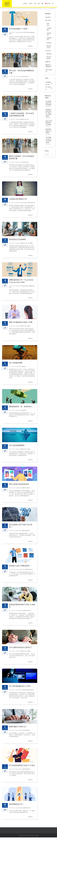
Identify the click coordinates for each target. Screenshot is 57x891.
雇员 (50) (49, 53)
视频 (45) (48, 61)
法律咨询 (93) (49, 38)
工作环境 (28, 32)
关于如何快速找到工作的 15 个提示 (19, 755)
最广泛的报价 (49, 88)
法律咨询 (32, 32)
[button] (52, 3)
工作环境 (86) (49, 29)
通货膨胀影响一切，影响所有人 (19, 396)
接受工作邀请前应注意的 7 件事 (19, 312)
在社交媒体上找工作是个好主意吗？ (19, 514)
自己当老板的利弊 (19, 352)
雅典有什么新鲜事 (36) (48, 65)
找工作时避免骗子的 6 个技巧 (19, 675)
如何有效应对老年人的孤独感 (48, 131)
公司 (23, 32)
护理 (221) (48, 24)
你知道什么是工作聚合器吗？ (19, 555)
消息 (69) (49, 42)
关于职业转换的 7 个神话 (19, 18)
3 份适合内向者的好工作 (19, 188)
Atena (37, 835)
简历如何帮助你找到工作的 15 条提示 (19, 594)
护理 (23, 76)
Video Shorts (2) (49, 70)
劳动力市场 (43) (49, 57)
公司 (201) (48, 50)
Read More (30, 46)
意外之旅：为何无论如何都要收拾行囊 (19, 60)
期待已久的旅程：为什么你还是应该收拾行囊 (19, 146)
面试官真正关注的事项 (19, 229)
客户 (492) (48, 20)
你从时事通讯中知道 (49, 83)
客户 (21, 32)
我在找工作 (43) (49, 46)
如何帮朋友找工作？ (19, 794)
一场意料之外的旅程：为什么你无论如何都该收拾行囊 (19, 103)
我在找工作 (26, 76)
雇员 (25, 32)
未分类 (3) (48, 17)
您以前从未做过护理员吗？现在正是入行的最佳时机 (48, 113)
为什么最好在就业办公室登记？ (19, 637)
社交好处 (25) (49, 33)
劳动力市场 (26, 285)
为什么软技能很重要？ (19, 435)
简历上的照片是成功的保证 (19, 473)
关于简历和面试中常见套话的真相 (48, 103)
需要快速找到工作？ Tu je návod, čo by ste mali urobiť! (19, 269)
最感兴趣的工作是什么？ (19, 716)
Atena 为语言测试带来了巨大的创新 (49, 122)
